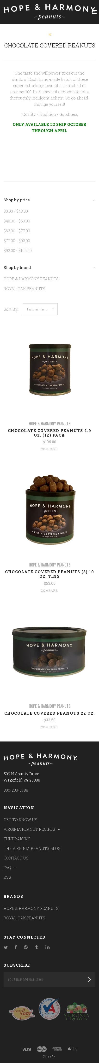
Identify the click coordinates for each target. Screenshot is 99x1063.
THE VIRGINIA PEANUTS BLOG (32, 848)
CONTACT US (16, 857)
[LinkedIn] (47, 947)
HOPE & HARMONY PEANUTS (31, 278)
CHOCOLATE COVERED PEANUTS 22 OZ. (49, 713)
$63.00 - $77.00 (17, 230)
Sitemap (49, 1056)
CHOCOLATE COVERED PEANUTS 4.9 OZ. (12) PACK (49, 433)
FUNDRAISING (17, 838)
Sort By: (11, 309)
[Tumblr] (36, 947)
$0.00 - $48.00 (16, 211)
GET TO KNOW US (20, 819)
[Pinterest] (26, 947)
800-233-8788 (16, 790)
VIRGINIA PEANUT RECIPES (30, 829)
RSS (7, 877)
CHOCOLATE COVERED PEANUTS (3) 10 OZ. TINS (49, 574)
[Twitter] (6, 947)
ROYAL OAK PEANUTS (24, 288)
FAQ (8, 867)
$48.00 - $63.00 (17, 220)
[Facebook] (16, 947)
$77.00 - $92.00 (17, 240)
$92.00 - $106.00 (18, 250)
